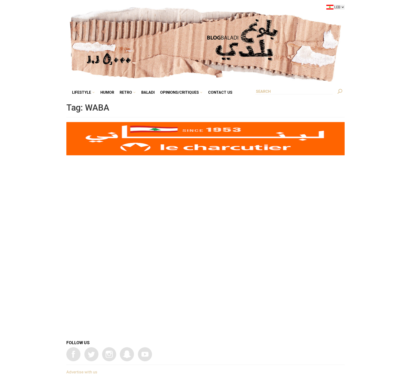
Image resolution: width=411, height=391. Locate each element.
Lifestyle (121, 8)
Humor (143, 8)
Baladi (177, 8)
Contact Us (239, 8)
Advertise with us (81, 372)
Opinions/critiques (204, 8)
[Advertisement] (205, 225)
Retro (158, 8)
